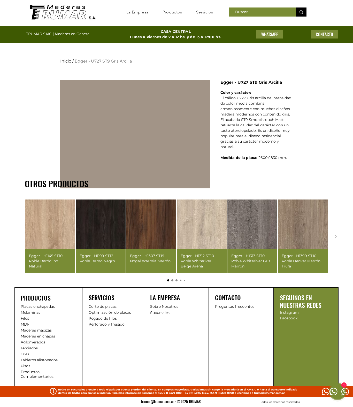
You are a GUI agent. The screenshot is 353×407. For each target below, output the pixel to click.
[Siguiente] (336, 236)
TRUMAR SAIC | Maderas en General (58, 34)
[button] (324, 34)
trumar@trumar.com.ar (269, 393)
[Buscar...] (301, 12)
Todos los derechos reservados (280, 402)
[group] (176, 236)
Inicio (65, 61)
